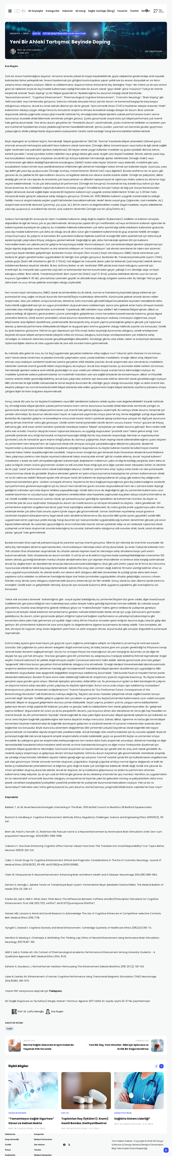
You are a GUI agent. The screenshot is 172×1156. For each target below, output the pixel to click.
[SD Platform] (18, 11)
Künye (8, 1150)
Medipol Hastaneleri (43, 1155)
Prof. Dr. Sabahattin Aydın (127, 1124)
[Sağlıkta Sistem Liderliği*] (139, 1090)
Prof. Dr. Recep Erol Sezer (74, 1128)
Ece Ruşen (57, 1011)
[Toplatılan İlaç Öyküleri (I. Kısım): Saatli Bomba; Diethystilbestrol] (86, 1090)
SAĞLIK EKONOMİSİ (17, 1113)
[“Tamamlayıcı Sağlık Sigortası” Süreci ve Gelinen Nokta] (33, 1090)
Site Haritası (39, 1145)
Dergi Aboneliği (12, 1139)
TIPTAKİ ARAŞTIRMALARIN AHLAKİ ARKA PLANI (64, 33)
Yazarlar (37, 1150)
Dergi (26, 33)
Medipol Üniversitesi (43, 1139)
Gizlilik (8, 1145)
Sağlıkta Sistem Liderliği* (132, 1119)
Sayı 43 (36, 33)
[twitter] (69, 1145)
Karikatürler (10, 1155)
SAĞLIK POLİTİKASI (123, 1113)
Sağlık (9, 1028)
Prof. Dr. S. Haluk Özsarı (20, 1128)
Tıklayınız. (55, 991)
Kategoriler (39, 1134)
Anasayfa (15, 33)
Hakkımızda (10, 1134)
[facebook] (64, 1145)
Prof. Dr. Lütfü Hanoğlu (29, 50)
